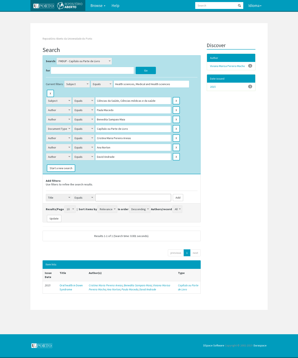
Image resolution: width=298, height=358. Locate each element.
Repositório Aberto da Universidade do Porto (67, 38)
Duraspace (260, 345)
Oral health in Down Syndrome (71, 287)
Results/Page (55, 209)
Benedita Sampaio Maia (138, 285)
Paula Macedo (129, 289)
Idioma (253, 5)
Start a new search (61, 168)
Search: (51, 61)
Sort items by (88, 209)
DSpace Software (213, 345)
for (48, 70)
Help (115, 5)
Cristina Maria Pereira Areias (106, 285)
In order (123, 209)
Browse (96, 5)
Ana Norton (113, 289)
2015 (213, 87)
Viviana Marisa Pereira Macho (227, 66)
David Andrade (147, 289)
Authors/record (161, 209)
